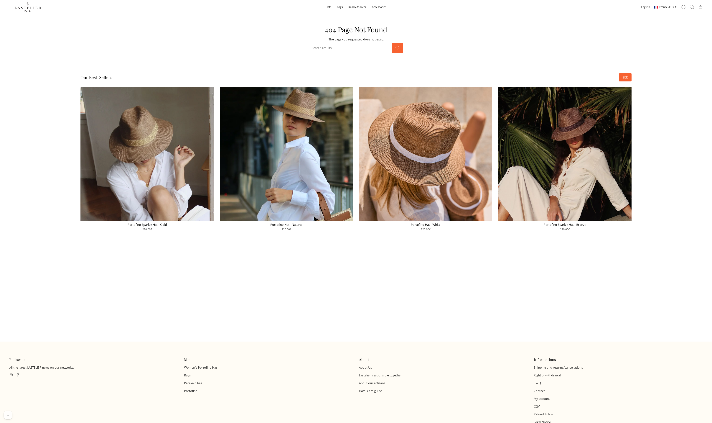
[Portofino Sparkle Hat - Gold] (147, 154)
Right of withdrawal (547, 375)
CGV (537, 406)
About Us (365, 367)
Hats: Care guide (370, 391)
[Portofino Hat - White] (425, 154)
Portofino (190, 391)
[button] (328, 7)
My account (542, 399)
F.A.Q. (538, 383)
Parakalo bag (193, 383)
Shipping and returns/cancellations (558, 367)
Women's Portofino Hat (200, 367)
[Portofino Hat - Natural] (286, 154)
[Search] (397, 48)
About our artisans (372, 383)
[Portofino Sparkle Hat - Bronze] (565, 154)
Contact (539, 391)
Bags (187, 375)
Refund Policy (543, 414)
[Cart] (700, 7)
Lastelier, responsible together (380, 375)
